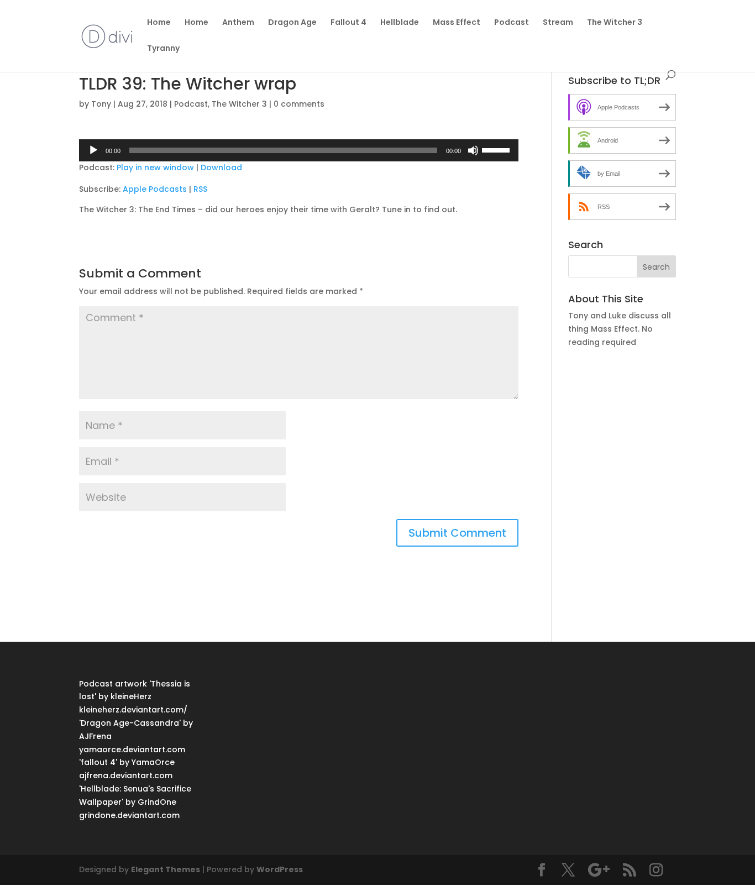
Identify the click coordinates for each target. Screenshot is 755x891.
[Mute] (473, 150)
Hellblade (399, 23)
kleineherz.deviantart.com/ (133, 709)
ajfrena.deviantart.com (125, 775)
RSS (200, 189)
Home (159, 23)
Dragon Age (292, 23)
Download (221, 167)
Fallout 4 (348, 23)
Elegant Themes (165, 869)
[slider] (497, 149)
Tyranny (163, 49)
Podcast (511, 23)
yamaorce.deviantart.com (132, 749)
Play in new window (155, 167)
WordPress (279, 869)
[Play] (93, 150)
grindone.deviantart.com (129, 815)
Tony (101, 103)
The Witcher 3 (614, 23)
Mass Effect (456, 23)
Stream (558, 23)
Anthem (238, 23)
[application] (298, 150)
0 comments (299, 103)
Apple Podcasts (155, 189)
